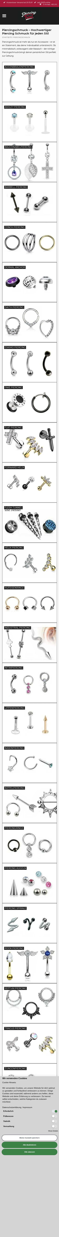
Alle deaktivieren (29, 1145)
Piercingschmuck (21, 37)
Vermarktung (8, 1126)
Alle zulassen (29, 1152)
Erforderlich (8, 1111)
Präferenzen (8, 1116)
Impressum (27, 1107)
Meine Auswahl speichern (29, 1138)
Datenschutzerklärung (11, 1107)
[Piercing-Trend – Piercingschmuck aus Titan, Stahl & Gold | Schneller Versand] (33, 15)
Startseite (7, 37)
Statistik (6, 1121)
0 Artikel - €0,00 (50, 4)
